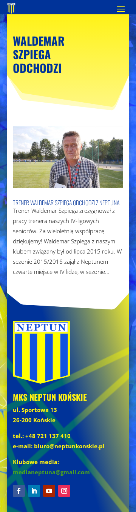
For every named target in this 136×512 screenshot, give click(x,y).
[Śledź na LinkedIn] (34, 491)
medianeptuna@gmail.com (51, 472)
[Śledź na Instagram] (64, 491)
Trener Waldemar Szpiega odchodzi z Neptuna (66, 202)
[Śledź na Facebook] (19, 491)
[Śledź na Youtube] (49, 491)
